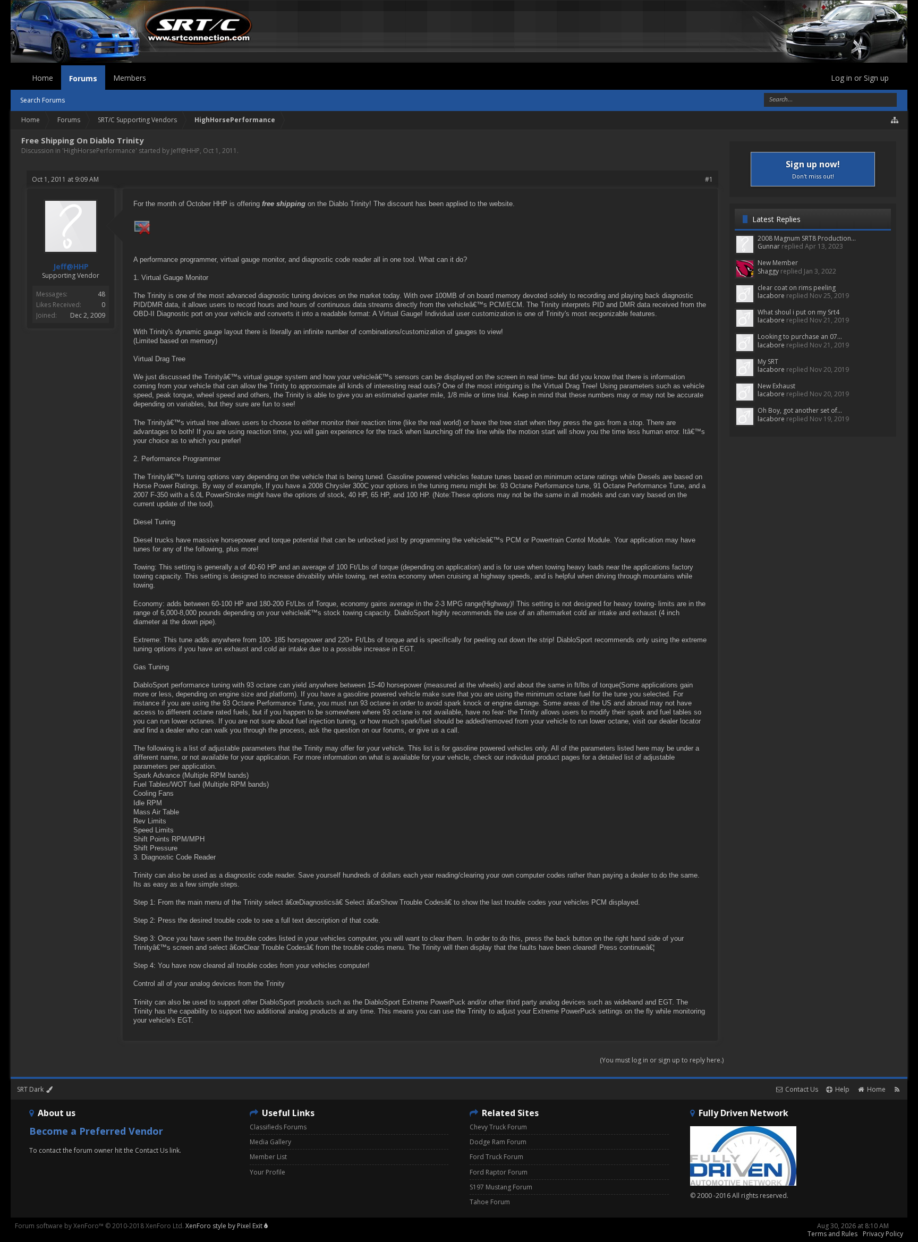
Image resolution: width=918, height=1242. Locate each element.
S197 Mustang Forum (501, 1187)
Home (42, 78)
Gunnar (769, 246)
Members (129, 78)
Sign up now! (813, 169)
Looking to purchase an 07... (800, 336)
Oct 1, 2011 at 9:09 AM (65, 179)
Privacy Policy (883, 1233)
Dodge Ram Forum (498, 1141)
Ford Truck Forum (496, 1156)
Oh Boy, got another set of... (800, 410)
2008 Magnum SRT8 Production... (807, 238)
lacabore (771, 295)
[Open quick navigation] (895, 120)
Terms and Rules (832, 1233)
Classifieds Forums (278, 1127)
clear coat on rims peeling (797, 287)
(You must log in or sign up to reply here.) (662, 1060)
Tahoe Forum (490, 1201)
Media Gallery (270, 1141)
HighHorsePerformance (99, 150)
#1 (709, 179)
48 (101, 294)
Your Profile (267, 1172)
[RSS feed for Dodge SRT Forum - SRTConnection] (897, 1089)
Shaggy (768, 271)
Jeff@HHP (185, 150)
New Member (778, 262)
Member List (268, 1156)
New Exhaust (776, 385)
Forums (83, 78)
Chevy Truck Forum (498, 1127)
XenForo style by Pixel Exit (224, 1225)
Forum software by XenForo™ (99, 1225)
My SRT (768, 361)
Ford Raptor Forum (499, 1172)
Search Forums (42, 100)
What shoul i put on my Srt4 (798, 312)
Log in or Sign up (860, 78)
